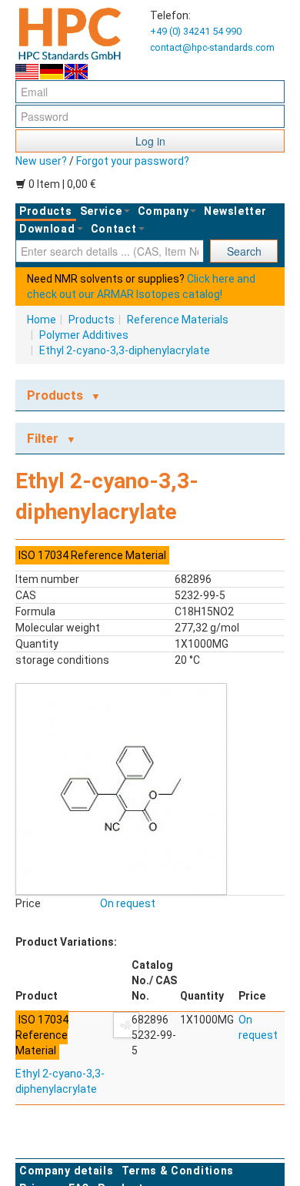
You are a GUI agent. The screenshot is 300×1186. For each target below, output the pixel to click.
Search (244, 251)
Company (163, 211)
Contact (114, 229)
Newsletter (235, 211)
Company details (66, 1170)
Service (101, 211)
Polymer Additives (83, 335)
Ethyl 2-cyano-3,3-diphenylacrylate (124, 350)
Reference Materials (177, 319)
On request (127, 903)
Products (45, 211)
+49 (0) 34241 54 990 (196, 31)
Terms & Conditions (178, 1170)
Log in (150, 141)
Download (47, 229)
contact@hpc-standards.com (212, 47)
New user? (41, 161)
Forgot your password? (132, 161)
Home (41, 319)
